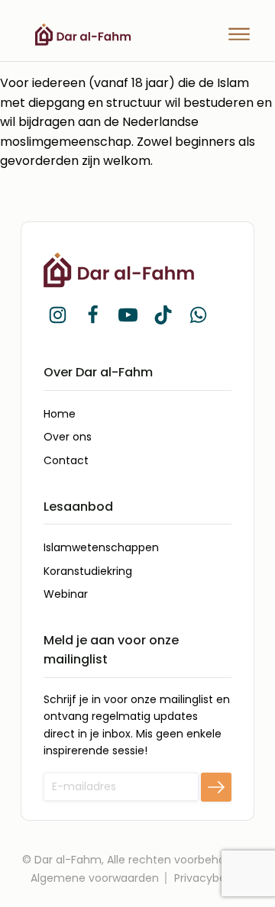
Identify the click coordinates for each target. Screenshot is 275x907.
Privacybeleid (209, 878)
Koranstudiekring (88, 571)
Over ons (68, 436)
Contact (66, 460)
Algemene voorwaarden (95, 878)
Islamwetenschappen (101, 547)
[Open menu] (239, 34)
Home (60, 413)
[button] (57, 314)
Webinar (66, 594)
